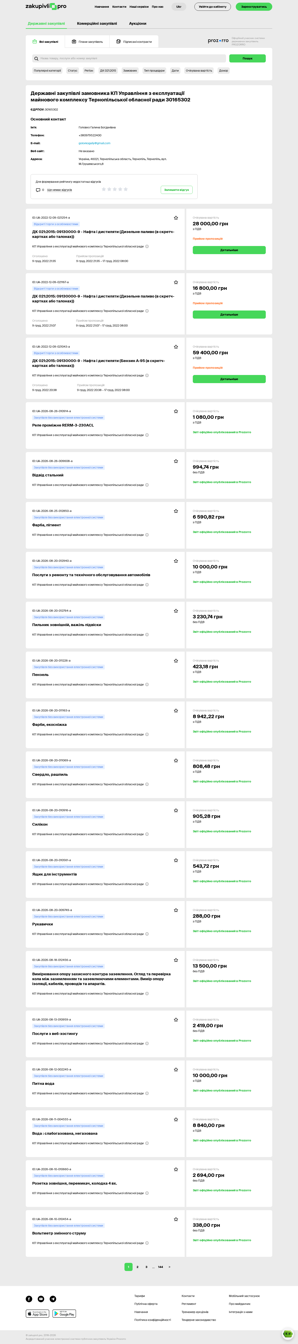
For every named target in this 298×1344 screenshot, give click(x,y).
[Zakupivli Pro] (46, 6)
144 (160, 1267)
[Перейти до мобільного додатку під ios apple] (37, 1314)
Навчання (102, 7)
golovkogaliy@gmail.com (94, 143)
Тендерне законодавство (199, 1320)
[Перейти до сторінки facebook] (29, 1298)
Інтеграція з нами (241, 1312)
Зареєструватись (254, 7)
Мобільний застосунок (244, 1296)
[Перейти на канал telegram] (53, 1298)
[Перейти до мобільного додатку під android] (64, 1314)
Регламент (189, 1304)
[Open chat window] (288, 1334)
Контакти (119, 7)
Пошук (248, 58)
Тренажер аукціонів (195, 1312)
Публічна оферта (146, 1304)
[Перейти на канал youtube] (41, 1298)
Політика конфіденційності (152, 1320)
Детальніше (229, 250)
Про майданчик (240, 1304)
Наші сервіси (139, 7)
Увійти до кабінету (212, 7)
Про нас (157, 7)
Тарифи (139, 1296)
